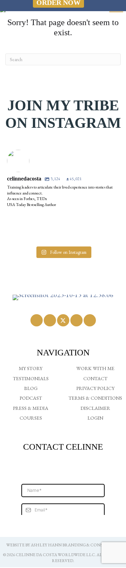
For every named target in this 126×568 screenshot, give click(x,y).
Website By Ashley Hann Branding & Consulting (63, 545)
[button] (36, 320)
